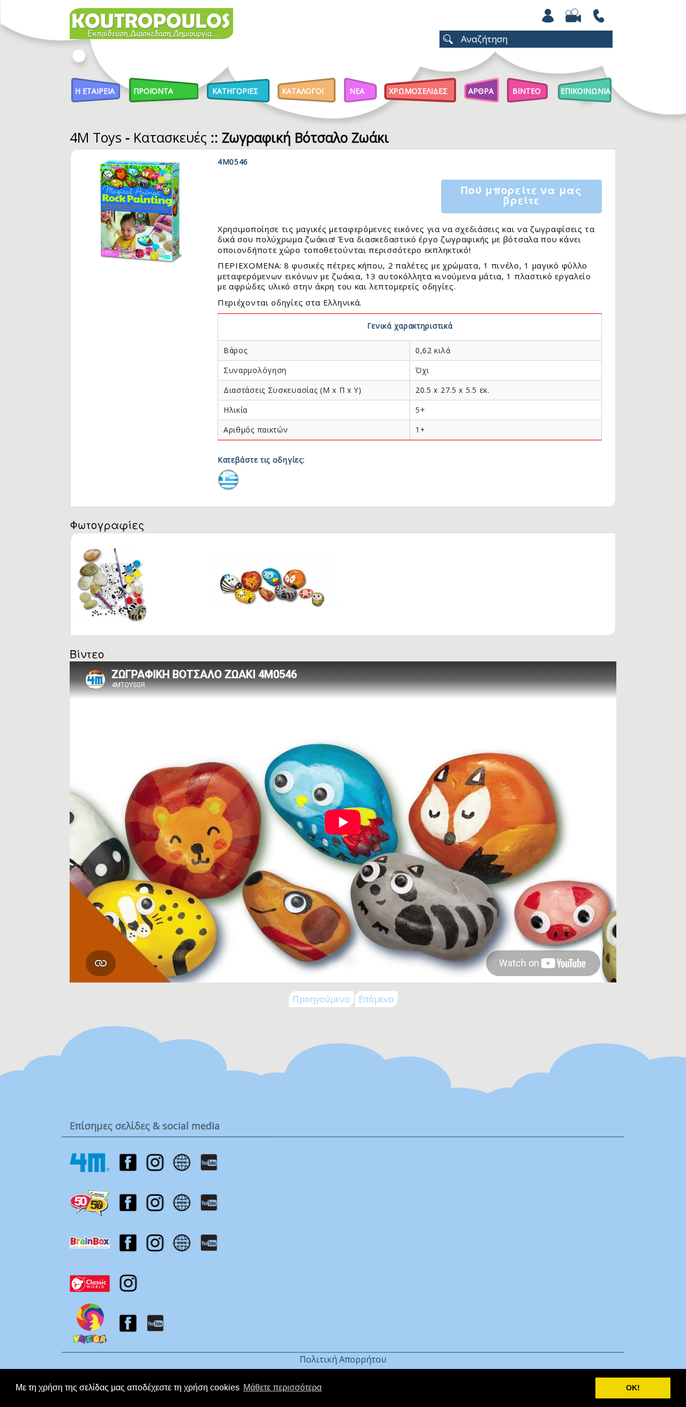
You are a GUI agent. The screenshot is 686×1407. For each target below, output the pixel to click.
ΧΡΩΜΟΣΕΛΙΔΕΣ (418, 91)
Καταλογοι (303, 91)
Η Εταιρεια (95, 91)
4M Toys (96, 137)
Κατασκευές (170, 137)
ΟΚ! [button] (633, 1387)
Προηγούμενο (321, 999)
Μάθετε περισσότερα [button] (282, 1387)
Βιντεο (526, 91)
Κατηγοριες (235, 91)
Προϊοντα (153, 91)
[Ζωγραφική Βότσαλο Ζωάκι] (228, 478)
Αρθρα (481, 91)
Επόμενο (376, 999)
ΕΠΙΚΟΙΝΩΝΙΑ (585, 91)
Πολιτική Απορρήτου (343, 1359)
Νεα (356, 91)
